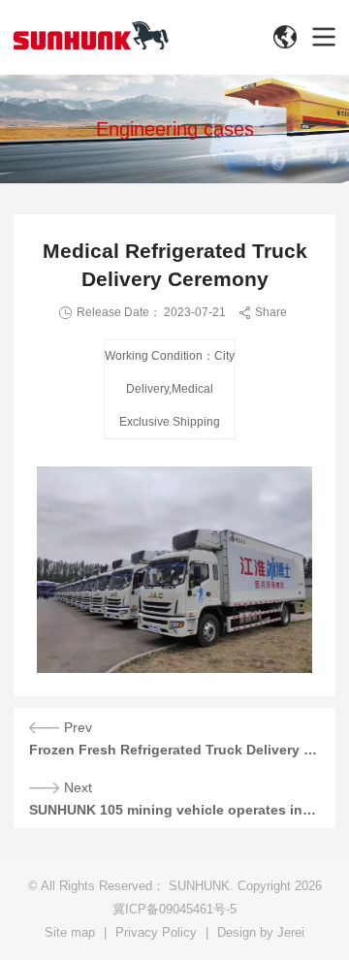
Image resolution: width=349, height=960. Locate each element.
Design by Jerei (260, 932)
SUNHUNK (199, 886)
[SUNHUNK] (91, 35)
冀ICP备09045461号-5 (174, 909)
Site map (70, 932)
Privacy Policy (156, 932)
